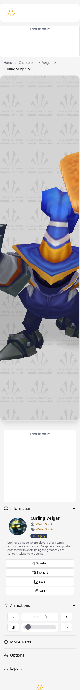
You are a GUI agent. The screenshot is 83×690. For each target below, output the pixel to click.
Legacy (40, 536)
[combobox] (39, 617)
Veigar (47, 62)
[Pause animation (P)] (13, 627)
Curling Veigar (15, 69)
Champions (27, 62)
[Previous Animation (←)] (13, 617)
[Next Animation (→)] (66, 617)
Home (8, 62)
